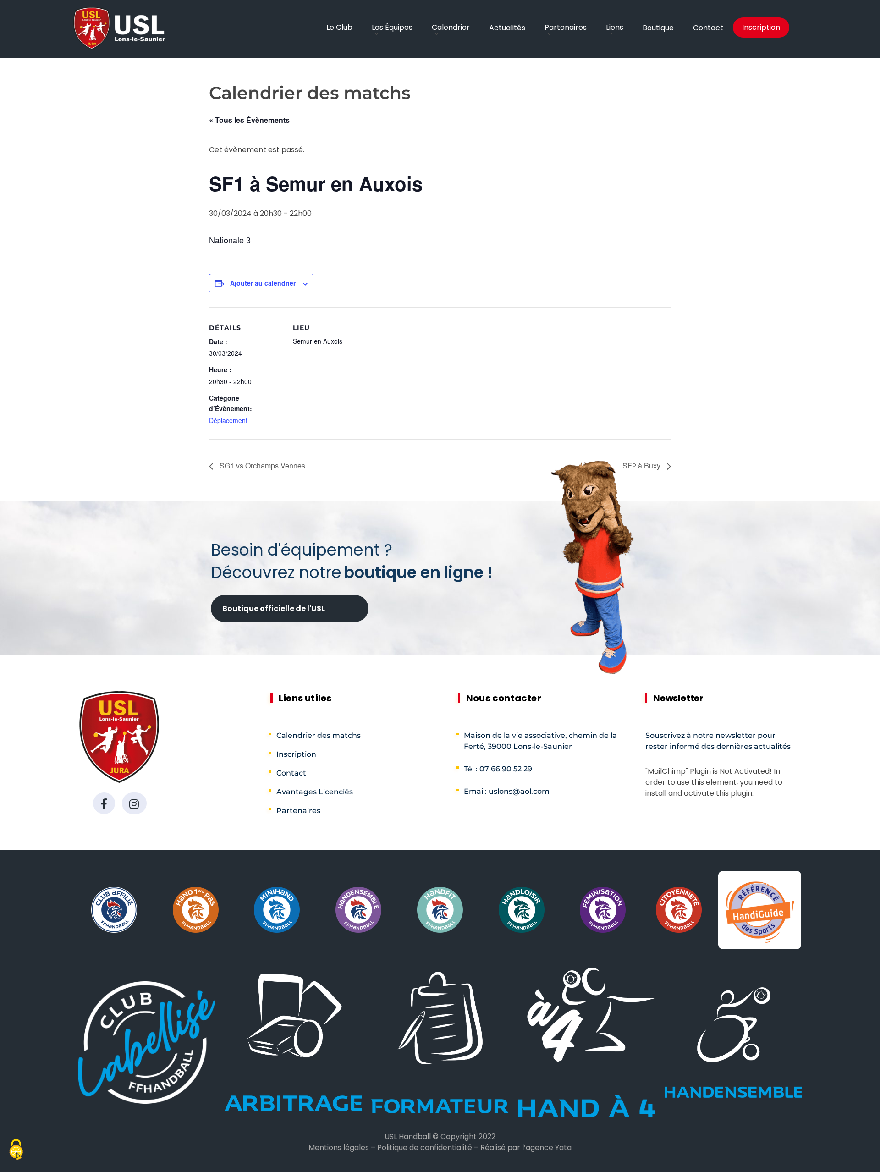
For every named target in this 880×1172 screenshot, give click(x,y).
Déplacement (228, 420)
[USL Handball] (119, 28)
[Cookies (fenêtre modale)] (16, 1150)
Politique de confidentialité (424, 1147)
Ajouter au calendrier (263, 282)
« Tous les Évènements (249, 120)
